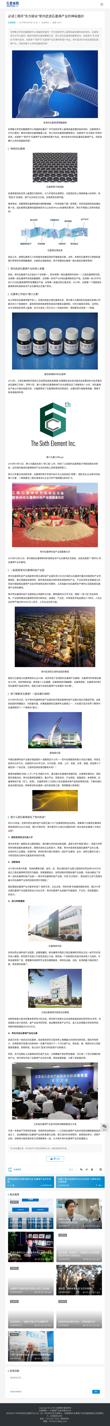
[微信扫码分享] (81, 1169)
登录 (11, 1392)
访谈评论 (45, 22)
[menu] (102, 4)
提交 (96, 1392)
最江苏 (20, 1148)
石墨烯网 (12, 22)
